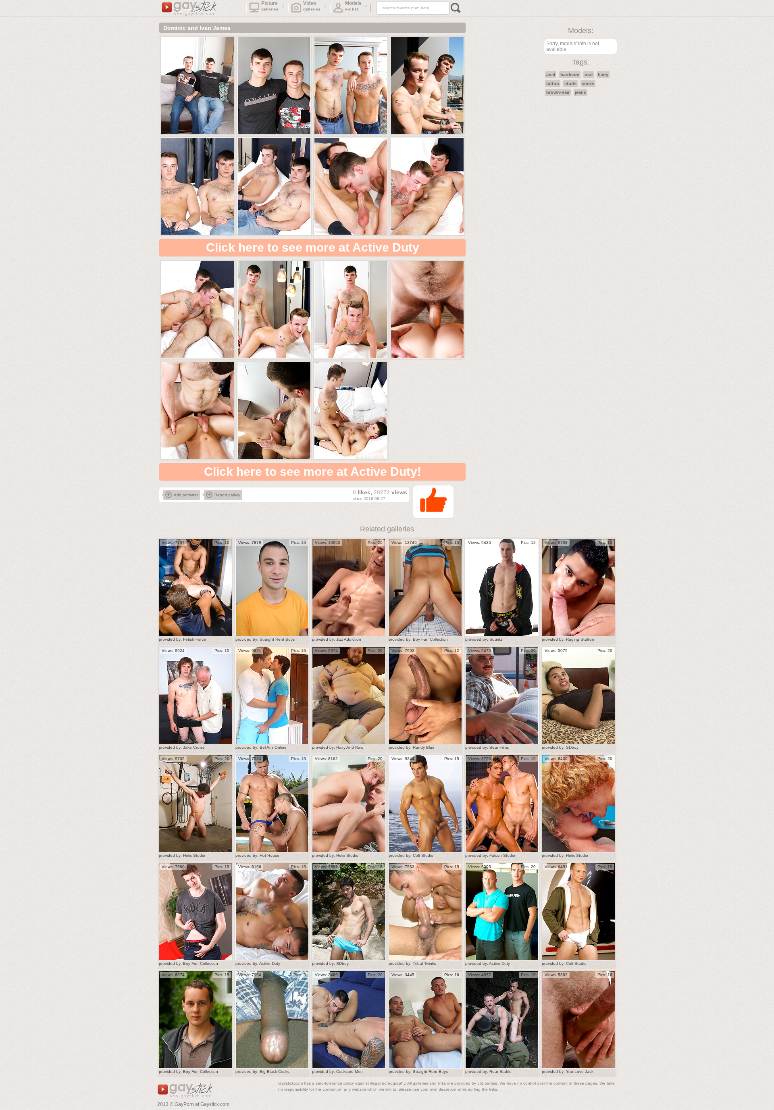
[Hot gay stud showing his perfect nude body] (578, 911)
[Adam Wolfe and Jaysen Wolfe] (502, 695)
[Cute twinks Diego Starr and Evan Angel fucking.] (425, 587)
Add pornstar (186, 495)
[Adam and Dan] (272, 911)
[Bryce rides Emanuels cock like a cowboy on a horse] (348, 1019)
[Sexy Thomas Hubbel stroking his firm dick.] (195, 911)
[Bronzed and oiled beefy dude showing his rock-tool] (425, 803)
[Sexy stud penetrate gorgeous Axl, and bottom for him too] (502, 911)
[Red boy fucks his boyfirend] (578, 803)
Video (312, 5)
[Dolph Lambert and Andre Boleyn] (272, 695)
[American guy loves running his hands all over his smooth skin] (425, 695)
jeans (580, 92)
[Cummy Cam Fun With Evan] (348, 587)
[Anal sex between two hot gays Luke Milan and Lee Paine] (502, 803)
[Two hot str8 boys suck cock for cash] (425, 1019)
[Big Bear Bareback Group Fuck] (348, 695)
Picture (270, 5)
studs (570, 83)
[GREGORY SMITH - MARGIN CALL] (578, 1019)
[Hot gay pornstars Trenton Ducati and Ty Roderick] (272, 803)
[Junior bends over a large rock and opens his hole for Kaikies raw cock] (348, 911)
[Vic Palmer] (502, 587)
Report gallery (227, 495)
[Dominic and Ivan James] (197, 85)
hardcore (569, 74)
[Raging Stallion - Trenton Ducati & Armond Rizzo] (578, 587)
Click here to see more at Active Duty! (312, 471)
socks (588, 83)
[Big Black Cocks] (272, 1019)
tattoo (552, 83)
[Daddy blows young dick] (195, 695)
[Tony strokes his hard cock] (578, 695)
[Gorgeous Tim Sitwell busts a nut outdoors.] (195, 1019)
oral (589, 74)
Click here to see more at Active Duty (312, 247)
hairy (603, 74)
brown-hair (558, 92)
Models (353, 5)
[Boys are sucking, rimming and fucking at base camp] (502, 1019)
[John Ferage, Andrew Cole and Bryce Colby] (195, 587)
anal (550, 74)
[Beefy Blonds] (348, 803)
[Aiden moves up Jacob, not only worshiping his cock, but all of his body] (272, 587)
